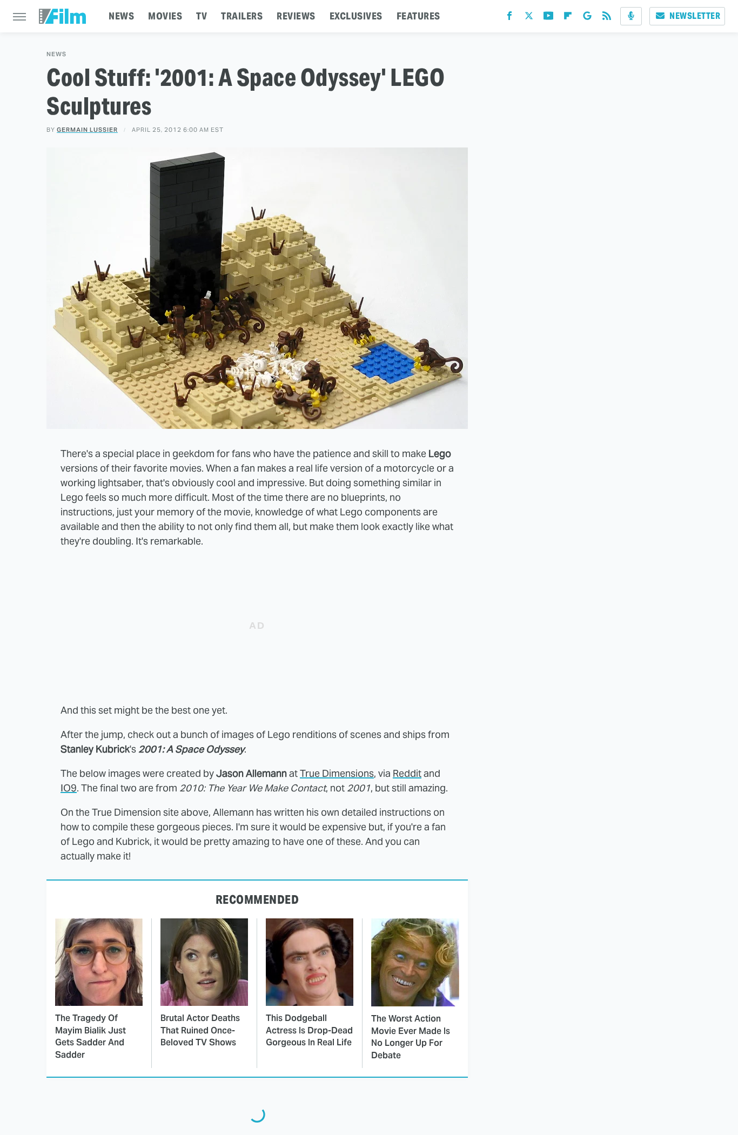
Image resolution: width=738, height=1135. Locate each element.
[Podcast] (631, 16)
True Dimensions (337, 773)
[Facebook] (509, 18)
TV (201, 16)
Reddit (407, 773)
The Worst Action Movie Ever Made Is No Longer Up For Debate (410, 1036)
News (56, 54)
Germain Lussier (87, 129)
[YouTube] (548, 18)
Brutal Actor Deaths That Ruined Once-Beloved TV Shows (200, 1030)
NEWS (121, 16)
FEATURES (418, 16)
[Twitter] (529, 18)
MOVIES (165, 16)
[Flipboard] (568, 18)
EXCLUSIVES (356, 16)
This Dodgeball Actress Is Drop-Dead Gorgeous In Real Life (309, 1030)
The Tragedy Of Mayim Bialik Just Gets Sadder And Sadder (90, 1036)
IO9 (69, 788)
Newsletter (694, 16)
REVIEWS (296, 16)
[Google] (587, 18)
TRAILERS (242, 16)
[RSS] (607, 18)
